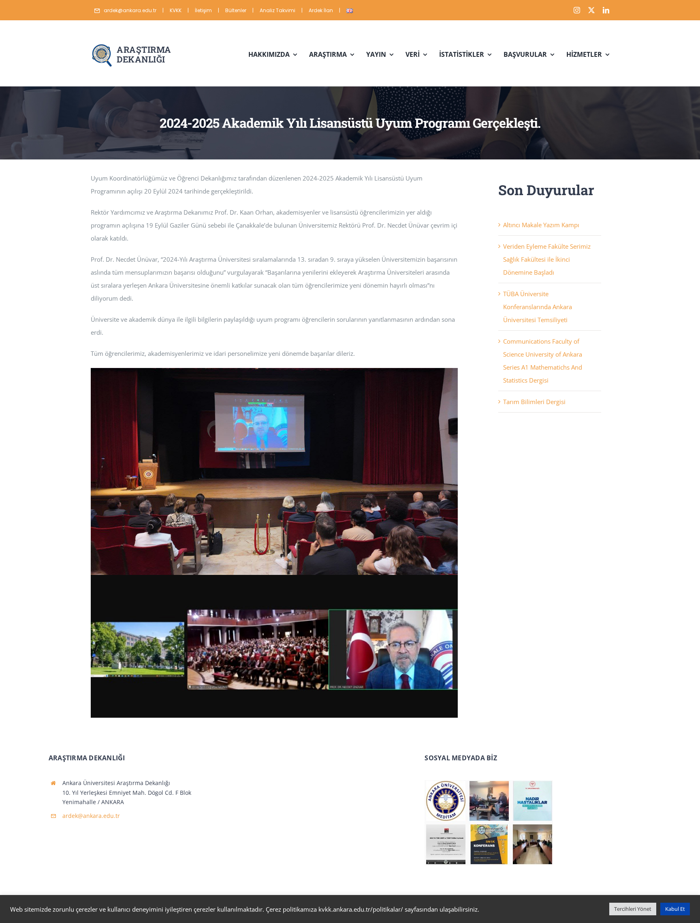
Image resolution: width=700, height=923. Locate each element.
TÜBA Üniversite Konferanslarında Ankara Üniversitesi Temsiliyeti (537, 307)
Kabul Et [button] (675, 908)
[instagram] (577, 10)
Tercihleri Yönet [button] (632, 908)
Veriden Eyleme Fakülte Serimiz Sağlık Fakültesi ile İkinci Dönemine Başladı (547, 259)
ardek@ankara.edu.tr (91, 816)
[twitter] (591, 10)
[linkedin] (606, 10)
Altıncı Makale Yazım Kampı (541, 225)
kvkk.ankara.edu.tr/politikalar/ (360, 909)
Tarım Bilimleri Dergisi (534, 402)
